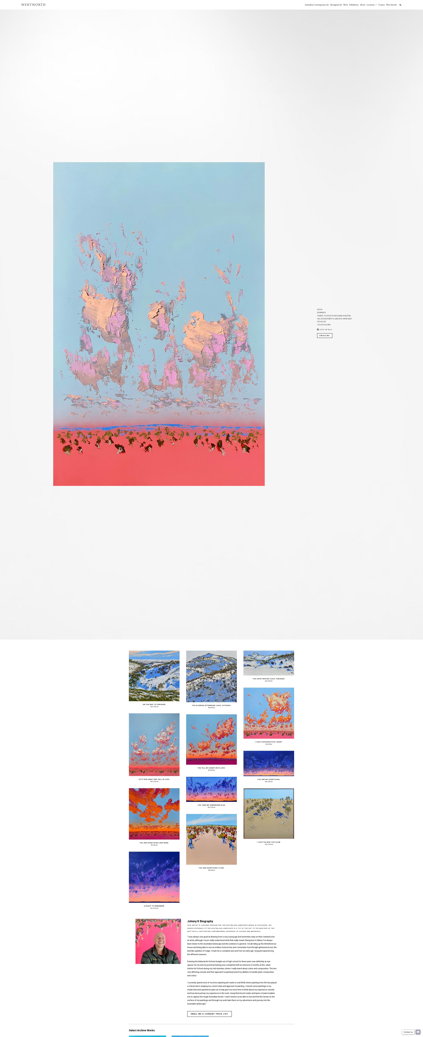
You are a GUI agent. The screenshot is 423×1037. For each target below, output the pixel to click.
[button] (372, 4)
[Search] (400, 5)
